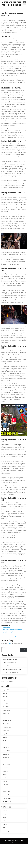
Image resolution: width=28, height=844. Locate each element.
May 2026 (5, 700)
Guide (13, 15)
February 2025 (6, 751)
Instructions (6, 821)
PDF (4, 827)
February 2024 (6, 791)
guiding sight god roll (8, 666)
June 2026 (5, 696)
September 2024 (7, 767)
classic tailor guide (7, 633)
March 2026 (6, 707)
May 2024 (5, 781)
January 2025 (6, 754)
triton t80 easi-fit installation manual (12, 669)
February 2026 (6, 710)
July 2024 (5, 774)
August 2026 (6, 690)
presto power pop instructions (10, 672)
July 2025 (5, 734)
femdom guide (6, 627)
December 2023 (7, 798)
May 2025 (5, 740)
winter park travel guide (9, 631)
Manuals (5, 824)
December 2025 (7, 717)
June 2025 (5, 737)
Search (3, 647)
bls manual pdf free (6, 636)
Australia (5, 810)
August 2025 (6, 730)
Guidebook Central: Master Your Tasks (11, 4)
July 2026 (5, 693)
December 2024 (7, 757)
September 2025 (7, 727)
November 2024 (7, 761)
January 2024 (6, 795)
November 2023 (7, 801)
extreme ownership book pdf (10, 659)
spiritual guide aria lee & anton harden (12, 629)
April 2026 (5, 703)
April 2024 (5, 784)
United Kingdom (7, 831)
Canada (5, 814)
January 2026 (6, 713)
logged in (9, 643)
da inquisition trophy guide (9, 662)
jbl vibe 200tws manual (21, 636)
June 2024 (5, 778)
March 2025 (6, 747)
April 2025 (5, 744)
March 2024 (6, 788)
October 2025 (6, 723)
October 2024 (6, 764)
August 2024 (6, 771)
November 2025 (7, 720)
